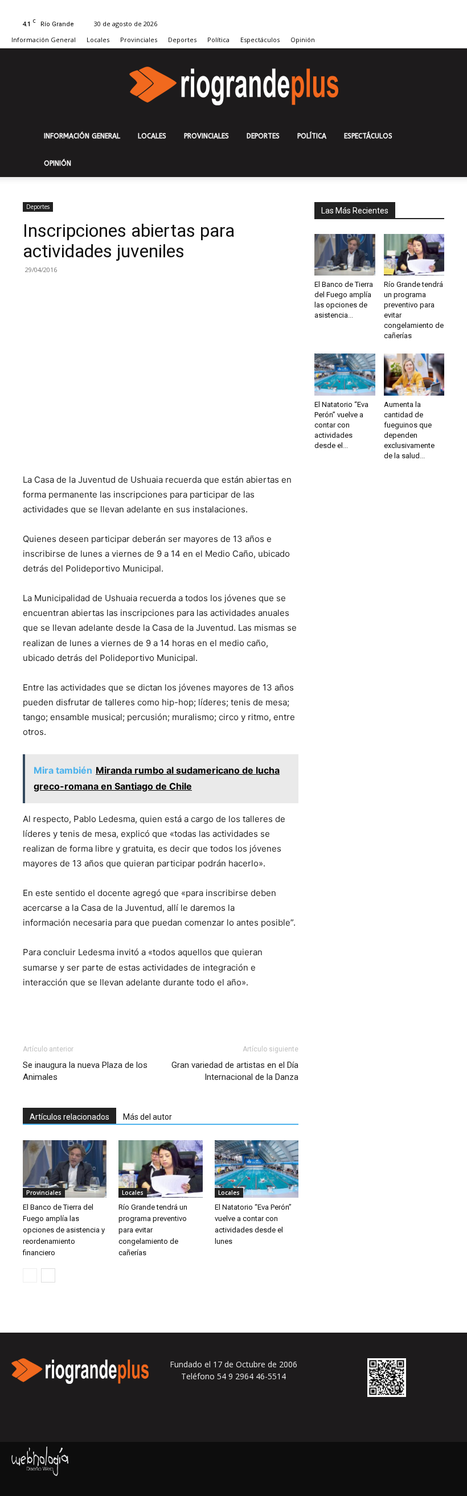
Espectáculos (260, 39)
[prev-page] (30, 1275)
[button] (442, 136)
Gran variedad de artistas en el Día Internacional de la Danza (234, 1071)
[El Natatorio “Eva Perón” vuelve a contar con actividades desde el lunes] (256, 1169)
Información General (43, 39)
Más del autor (147, 1116)
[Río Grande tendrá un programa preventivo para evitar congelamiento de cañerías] (160, 1169)
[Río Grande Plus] (233, 86)
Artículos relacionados (69, 1116)
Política (218, 39)
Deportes (182, 39)
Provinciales (138, 39)
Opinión (302, 39)
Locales (98, 39)
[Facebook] (428, 8)
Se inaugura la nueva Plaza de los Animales (85, 1071)
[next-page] (48, 1275)
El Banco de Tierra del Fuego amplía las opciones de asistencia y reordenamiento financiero (64, 1230)
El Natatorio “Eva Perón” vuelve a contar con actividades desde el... (341, 425)
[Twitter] (447, 8)
